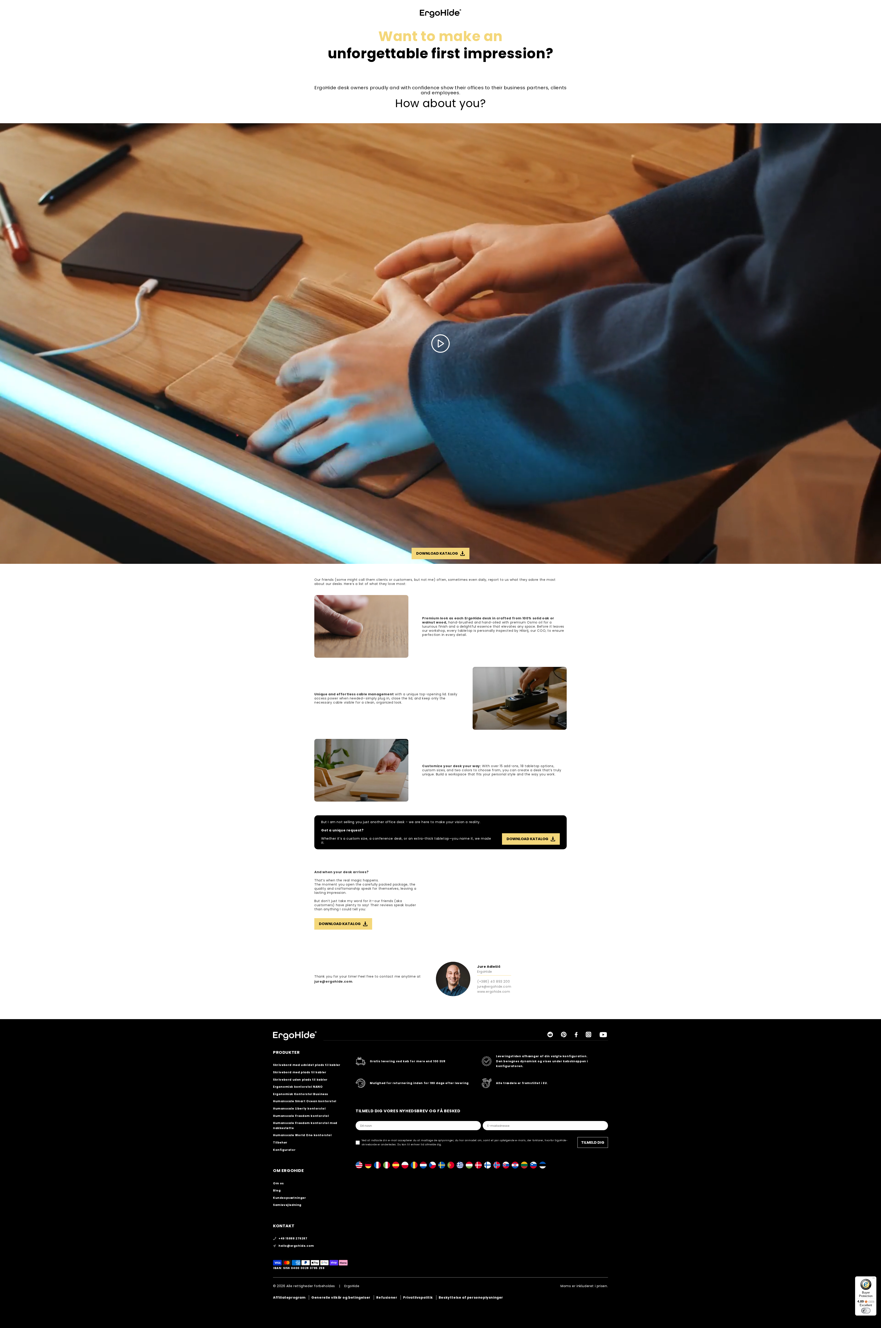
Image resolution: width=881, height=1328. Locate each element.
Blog (277, 1190)
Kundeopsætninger (289, 1198)
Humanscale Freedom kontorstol (301, 1116)
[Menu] (873, 1279)
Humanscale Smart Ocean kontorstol (304, 1101)
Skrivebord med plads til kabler (299, 1072)
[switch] (865, 1310)
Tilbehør (280, 1142)
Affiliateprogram (289, 1297)
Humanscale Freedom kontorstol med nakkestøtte (305, 1125)
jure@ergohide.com (333, 981)
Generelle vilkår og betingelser (341, 1297)
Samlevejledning (287, 1205)
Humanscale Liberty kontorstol (299, 1108)
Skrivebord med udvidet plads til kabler (306, 1065)
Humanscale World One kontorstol (302, 1135)
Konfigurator (284, 1150)
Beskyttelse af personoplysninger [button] (471, 1297)
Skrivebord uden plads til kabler (300, 1080)
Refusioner (386, 1297)
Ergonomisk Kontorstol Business (300, 1094)
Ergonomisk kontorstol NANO (298, 1087)
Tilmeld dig (592, 1142)
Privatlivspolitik (418, 1297)
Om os (278, 1183)
